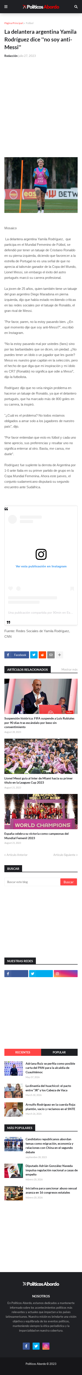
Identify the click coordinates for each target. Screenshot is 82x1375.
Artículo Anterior (17, 855)
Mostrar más (69, 669)
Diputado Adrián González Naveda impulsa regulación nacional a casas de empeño (52, 1170)
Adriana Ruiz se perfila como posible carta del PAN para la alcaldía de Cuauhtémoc (50, 1068)
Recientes (22, 1052)
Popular (59, 1052)
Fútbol (29, 23)
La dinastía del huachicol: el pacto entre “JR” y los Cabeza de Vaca (48, 1088)
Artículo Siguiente (64, 855)
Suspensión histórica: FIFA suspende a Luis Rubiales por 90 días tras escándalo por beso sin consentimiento (39, 722)
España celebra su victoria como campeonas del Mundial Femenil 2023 (36, 836)
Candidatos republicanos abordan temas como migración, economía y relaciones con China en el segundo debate (49, 1145)
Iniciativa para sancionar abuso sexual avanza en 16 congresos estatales (51, 1190)
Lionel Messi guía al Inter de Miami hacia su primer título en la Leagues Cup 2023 (38, 780)
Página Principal (13, 23)
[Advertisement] (41, 104)
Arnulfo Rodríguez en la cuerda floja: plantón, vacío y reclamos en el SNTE (51, 1107)
